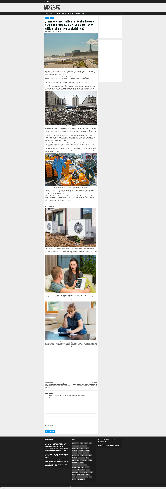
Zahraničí (51, 17)
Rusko (73, 474)
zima (90, 477)
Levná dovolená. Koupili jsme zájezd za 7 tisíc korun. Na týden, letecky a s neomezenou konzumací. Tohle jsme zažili (56, 444)
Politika (58, 13)
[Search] (121, 13)
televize (88, 474)
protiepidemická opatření (78, 470)
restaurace (75, 472)
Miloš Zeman (75, 460)
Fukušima (53, 380)
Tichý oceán (83, 380)
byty (90, 443)
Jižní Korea (72, 380)
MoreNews (89, 486)
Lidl (87, 458)
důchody (87, 450)
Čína (50, 380)
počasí (87, 467)
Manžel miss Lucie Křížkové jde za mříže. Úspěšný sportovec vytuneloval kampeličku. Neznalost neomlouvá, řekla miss (57, 385)
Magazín (51, 13)
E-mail (47, 420)
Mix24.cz (52, 6)
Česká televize (81, 479)
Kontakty (100, 444)
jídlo (90, 455)
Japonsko (66, 380)
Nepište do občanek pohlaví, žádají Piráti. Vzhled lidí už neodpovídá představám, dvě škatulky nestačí (85, 384)
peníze (84, 465)
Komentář (48, 398)
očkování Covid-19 (76, 465)
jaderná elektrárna (60, 380)
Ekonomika (64, 13)
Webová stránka (49, 425)
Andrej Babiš (75, 443)
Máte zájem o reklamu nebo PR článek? (108, 445)
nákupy (90, 460)
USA (73, 477)
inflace (80, 453)
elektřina (74, 453)
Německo (74, 462)
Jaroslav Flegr (84, 455)
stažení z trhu (80, 474)
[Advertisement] (71, 363)
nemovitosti (83, 460)
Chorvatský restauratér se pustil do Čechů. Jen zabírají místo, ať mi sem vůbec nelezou (56, 460)
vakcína (78, 477)
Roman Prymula (83, 472)
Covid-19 (82, 448)
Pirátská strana (76, 467)
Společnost (77, 13)
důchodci (81, 450)
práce (88, 470)
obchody (81, 462)
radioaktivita (77, 380)
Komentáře (70, 13)
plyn (83, 467)
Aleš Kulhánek (49, 31)
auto (81, 443)
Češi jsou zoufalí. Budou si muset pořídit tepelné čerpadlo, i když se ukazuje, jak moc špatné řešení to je (71, 248)
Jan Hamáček (75, 455)
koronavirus (81, 458)
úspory (74, 479)
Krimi (83, 13)
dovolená (74, 450)
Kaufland (74, 458)
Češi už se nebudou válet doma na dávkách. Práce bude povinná (71, 295)
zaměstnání (84, 477)
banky (86, 443)
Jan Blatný (86, 453)
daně (87, 448)
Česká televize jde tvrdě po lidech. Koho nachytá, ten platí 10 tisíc (56, 464)
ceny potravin (83, 446)
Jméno (47, 415)
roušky (90, 472)
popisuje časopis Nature (59, 85)
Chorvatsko (75, 448)
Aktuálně (46, 13)
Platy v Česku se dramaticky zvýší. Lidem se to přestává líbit (71, 342)
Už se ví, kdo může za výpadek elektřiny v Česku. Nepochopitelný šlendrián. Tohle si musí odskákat (56, 450)
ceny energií (75, 446)
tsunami (87, 380)
